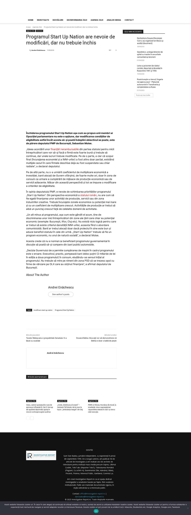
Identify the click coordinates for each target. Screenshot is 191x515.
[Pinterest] (58, 57)
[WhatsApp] (64, 57)
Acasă (28, 27)
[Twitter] (52, 57)
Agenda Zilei (97, 20)
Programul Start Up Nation (64, 310)
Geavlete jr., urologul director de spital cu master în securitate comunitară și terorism (150, 54)
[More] (70, 57)
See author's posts (60, 294)
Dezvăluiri (58, 20)
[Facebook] (46, 57)
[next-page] (32, 418)
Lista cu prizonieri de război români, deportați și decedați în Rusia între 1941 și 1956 (149, 68)
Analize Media (114, 20)
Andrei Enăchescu (38, 50)
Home (30, 20)
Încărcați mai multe (143, 95)
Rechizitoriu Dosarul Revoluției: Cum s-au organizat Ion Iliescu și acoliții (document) (150, 40)
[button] (162, 20)
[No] (187, 508)
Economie (39, 31)
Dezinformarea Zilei (77, 20)
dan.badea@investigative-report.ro (89, 496)
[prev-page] (27, 418)
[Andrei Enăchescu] (27, 50)
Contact (129, 20)
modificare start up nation (43, 310)
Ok (96, 511)
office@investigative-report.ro (92, 493)
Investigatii (43, 20)
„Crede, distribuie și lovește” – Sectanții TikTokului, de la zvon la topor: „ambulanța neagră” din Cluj (70, 407)
